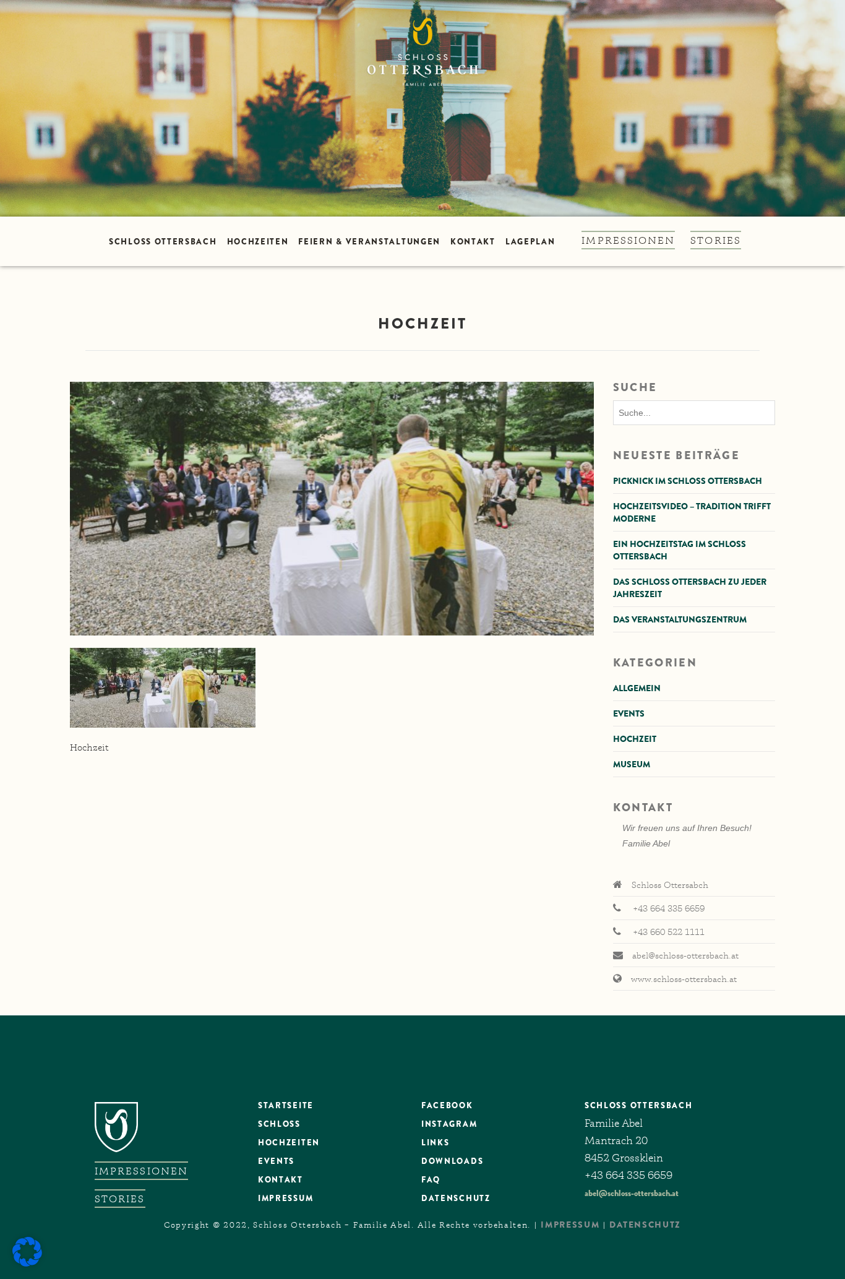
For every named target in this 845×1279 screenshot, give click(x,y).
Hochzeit (634, 739)
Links (435, 1142)
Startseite (286, 1105)
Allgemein (637, 688)
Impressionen (628, 240)
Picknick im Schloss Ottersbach (687, 481)
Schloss (279, 1124)
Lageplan (530, 242)
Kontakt (472, 242)
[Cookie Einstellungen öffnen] (27, 1263)
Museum (631, 764)
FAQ (430, 1180)
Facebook (447, 1105)
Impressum (285, 1198)
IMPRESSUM (570, 1224)
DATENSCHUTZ (456, 1198)
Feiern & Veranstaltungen (369, 242)
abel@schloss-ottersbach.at (632, 1193)
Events (629, 713)
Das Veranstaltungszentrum (680, 619)
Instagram (449, 1124)
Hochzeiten (258, 242)
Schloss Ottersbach (163, 242)
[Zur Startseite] (422, 108)
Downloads (452, 1161)
